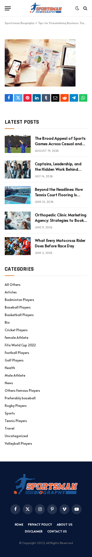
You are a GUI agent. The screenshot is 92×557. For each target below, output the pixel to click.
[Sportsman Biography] (46, 8)
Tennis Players (16, 420)
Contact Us (57, 531)
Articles (11, 292)
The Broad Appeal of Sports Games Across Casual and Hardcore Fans (60, 143)
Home (19, 524)
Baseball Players (18, 307)
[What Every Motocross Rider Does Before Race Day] (18, 246)
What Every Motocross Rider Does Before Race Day (60, 243)
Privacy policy (40, 524)
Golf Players (14, 360)
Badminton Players (19, 299)
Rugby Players (16, 405)
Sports (10, 413)
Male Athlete (15, 375)
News (9, 383)
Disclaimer (33, 531)
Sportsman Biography (19, 23)
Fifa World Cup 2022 (20, 345)
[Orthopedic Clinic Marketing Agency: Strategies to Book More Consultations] (18, 221)
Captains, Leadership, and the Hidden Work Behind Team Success (58, 169)
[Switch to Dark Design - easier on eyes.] (77, 8)
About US (65, 524)
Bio (7, 322)
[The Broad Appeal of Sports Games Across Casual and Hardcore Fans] (18, 144)
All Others (13, 284)
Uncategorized (16, 436)
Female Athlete (16, 337)
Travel (9, 428)
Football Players (17, 352)
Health (10, 368)
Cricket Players (16, 330)
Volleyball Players (18, 443)
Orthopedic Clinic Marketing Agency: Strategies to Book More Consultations (61, 220)
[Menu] (8, 8)
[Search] (84, 8)
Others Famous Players (22, 390)
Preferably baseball (20, 398)
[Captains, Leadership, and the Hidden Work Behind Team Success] (18, 169)
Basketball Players (19, 315)
